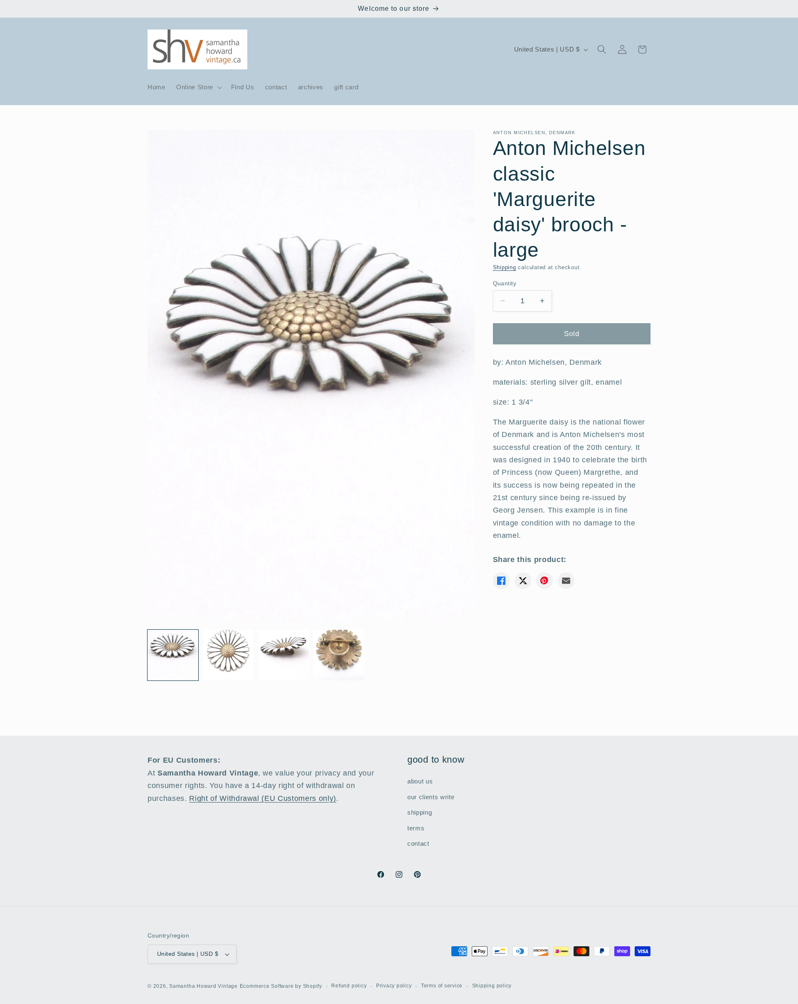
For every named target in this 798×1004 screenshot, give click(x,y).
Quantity (505, 283)
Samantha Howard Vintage (203, 986)
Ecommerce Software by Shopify (281, 986)
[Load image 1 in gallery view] (173, 655)
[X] (523, 580)
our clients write (430, 796)
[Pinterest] (544, 580)
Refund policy (349, 986)
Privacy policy (394, 986)
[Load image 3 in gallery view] (283, 655)
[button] (198, 87)
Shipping (504, 267)
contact (418, 843)
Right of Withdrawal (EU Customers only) (262, 798)
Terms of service (442, 986)
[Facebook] (501, 580)
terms (415, 827)
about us (420, 780)
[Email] (566, 580)
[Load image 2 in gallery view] (228, 655)
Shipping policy (492, 986)
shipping (419, 812)
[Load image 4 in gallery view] (338, 655)
